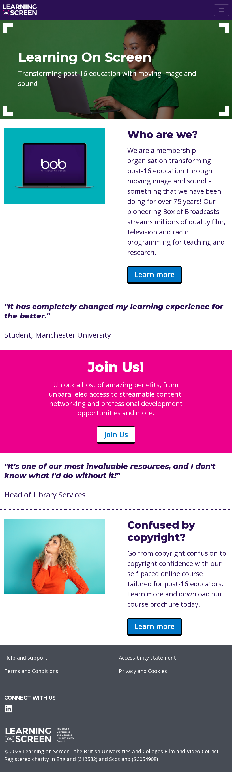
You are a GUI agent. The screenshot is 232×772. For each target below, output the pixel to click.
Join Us (116, 434)
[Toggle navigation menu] (221, 10)
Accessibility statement (147, 657)
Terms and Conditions (31, 671)
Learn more (154, 274)
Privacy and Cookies (143, 671)
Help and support (26, 657)
